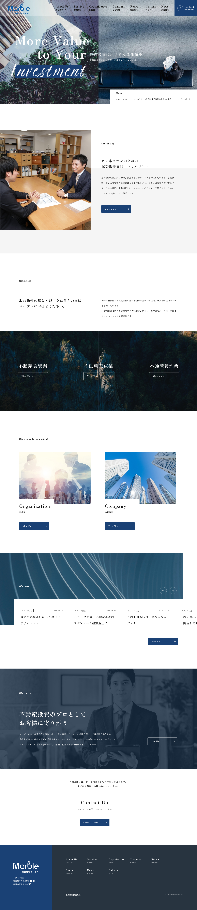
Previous (163, 590)
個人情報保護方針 (73, 894)
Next (173, 590)
